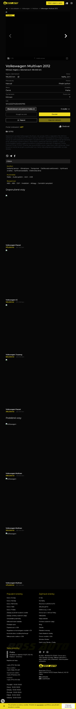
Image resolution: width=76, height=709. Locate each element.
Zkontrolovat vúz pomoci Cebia (20, 109)
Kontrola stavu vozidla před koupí (17, 633)
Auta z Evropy (11, 598)
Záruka (41, 627)
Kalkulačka (42, 615)
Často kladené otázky (46, 633)
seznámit (40, 705)
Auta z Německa (12, 604)
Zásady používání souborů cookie (17, 613)
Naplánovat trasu (12, 660)
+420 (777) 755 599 (13, 665)
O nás (41, 598)
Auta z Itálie (10, 607)
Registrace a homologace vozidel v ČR (19, 630)
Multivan (35, 8)
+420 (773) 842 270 (13, 675)
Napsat (22, 120)
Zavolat (54, 114)
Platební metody (44, 630)
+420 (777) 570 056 (13, 680)
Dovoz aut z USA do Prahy (47, 613)
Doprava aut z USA (13, 627)
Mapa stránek (43, 618)
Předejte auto (11, 624)
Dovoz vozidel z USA (45, 636)
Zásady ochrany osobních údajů (17, 615)
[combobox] (22, 654)
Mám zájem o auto (55, 3)
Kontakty (42, 601)
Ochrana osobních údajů (46, 621)
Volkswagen (26, 8)
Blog (40, 624)
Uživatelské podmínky (14, 618)
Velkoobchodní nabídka (14, 621)
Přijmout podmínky (68, 706)
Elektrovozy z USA (45, 610)
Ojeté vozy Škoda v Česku (47, 642)
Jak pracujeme (43, 607)
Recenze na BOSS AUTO (47, 604)
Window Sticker (44, 639)
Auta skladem (15, 8)
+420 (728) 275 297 (13, 670)
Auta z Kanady (11, 601)
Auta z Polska (11, 610)
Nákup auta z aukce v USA (15, 636)
